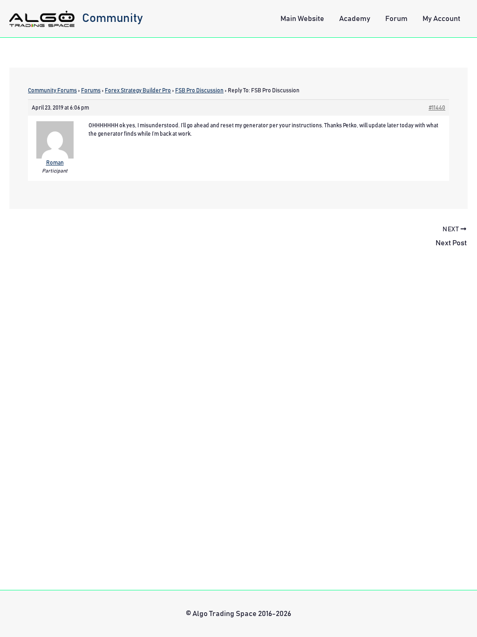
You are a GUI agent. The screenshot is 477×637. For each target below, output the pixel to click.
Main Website (302, 18)
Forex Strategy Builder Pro (138, 90)
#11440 (437, 108)
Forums (91, 90)
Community (112, 18)
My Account (441, 18)
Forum (396, 18)
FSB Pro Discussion (199, 90)
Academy (354, 18)
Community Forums (52, 90)
